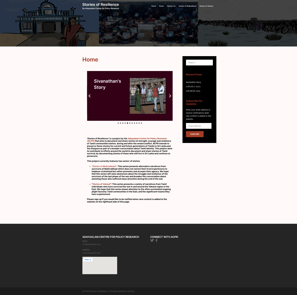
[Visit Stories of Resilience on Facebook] (156, 241)
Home (153, 6)
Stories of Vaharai (206, 6)
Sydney (131, 291)
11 (141, 123)
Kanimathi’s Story (193, 82)
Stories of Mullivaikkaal (187, 6)
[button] (89, 96)
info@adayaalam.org (91, 244)
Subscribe (194, 134)
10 (139, 123)
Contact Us (171, 6)
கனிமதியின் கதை (193, 91)
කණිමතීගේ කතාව (193, 86)
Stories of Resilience (100, 4)
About (161, 6)
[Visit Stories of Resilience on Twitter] (152, 241)
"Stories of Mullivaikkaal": (104, 166)
